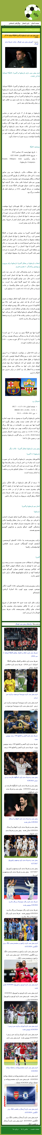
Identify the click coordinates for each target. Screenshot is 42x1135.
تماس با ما (24, 1129)
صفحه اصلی (35, 23)
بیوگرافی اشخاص (14, 23)
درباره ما (15, 1129)
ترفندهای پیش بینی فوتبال (23, 624)
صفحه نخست (34, 1129)
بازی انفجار (25, 23)
